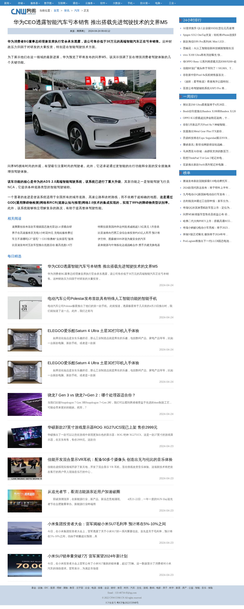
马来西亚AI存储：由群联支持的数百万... (207, 151)
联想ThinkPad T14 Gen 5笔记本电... (203, 158)
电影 (158, 588)
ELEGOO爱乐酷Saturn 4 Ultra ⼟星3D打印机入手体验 (93, 331)
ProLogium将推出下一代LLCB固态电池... (207, 241)
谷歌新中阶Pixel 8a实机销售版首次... (204, 75)
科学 (171, 588)
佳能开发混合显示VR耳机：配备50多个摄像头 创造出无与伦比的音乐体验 (110, 459)
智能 (197, 588)
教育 (72, 588)
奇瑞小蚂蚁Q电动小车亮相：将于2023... (206, 227)
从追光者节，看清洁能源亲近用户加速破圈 (84, 492)
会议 (106, 588)
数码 (152, 588)
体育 (119, 588)
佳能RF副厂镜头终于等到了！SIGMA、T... (208, 68)
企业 (87, 588)
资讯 (66, 10)
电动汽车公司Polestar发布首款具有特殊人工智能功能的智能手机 (102, 298)
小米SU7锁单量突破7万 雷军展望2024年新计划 (88, 556)
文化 (139, 588)
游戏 (145, 588)
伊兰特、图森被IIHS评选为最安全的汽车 (122, 239)
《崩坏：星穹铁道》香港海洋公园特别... (207, 81)
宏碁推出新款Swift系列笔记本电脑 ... (205, 164)
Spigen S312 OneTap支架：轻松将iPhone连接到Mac (210, 36)
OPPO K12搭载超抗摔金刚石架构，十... (206, 118)
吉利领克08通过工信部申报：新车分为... (207, 201)
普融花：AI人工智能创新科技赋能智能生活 (208, 48)
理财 (59, 588)
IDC (46, 588)
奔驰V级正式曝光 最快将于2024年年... (205, 234)
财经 (113, 588)
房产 (184, 588)
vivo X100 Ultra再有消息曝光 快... (202, 55)
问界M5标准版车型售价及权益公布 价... (206, 214)
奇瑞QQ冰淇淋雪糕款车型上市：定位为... (207, 207)
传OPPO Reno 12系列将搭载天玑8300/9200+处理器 (210, 62)
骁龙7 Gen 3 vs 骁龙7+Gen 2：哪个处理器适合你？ (92, 395)
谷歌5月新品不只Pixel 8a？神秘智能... (205, 124)
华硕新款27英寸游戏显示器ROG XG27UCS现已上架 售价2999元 (102, 427)
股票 (52, 588)
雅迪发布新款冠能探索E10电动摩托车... (206, 181)
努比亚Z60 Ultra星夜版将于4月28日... (205, 104)
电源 (94, 588)
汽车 (77, 10)
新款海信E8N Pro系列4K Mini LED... (204, 41)
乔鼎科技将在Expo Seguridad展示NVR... (206, 138)
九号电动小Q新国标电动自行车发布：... (206, 194)
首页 (56, 10)
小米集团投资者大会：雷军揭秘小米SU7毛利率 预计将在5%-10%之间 (107, 524)
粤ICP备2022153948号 (128, 602)
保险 (210, 588)
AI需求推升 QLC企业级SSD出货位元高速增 (208, 28)
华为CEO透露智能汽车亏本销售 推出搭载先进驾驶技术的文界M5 (103, 266)
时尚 (126, 588)
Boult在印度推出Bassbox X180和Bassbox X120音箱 (209, 112)
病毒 (100, 588)
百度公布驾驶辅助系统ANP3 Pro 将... (205, 88)
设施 (40, 588)
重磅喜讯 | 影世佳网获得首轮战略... (204, 144)
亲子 (165, 588)
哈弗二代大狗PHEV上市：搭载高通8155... (207, 221)
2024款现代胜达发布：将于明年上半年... (207, 187)
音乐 (204, 588)
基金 (33, 588)
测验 (65, 588)
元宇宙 (79, 588)
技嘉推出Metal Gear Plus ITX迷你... (203, 131)
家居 (178, 588)
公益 (191, 588)
